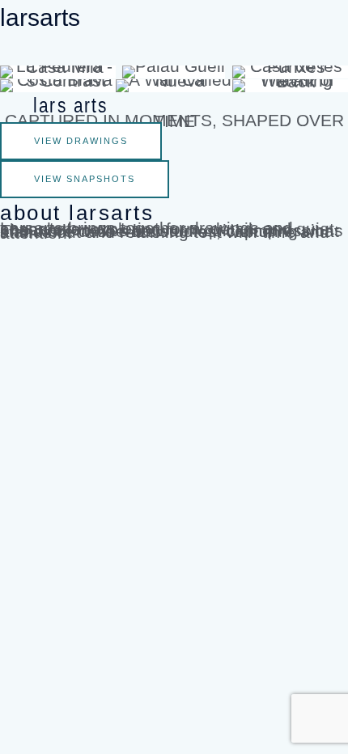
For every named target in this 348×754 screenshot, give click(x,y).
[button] (174, 50)
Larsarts (40, 17)
